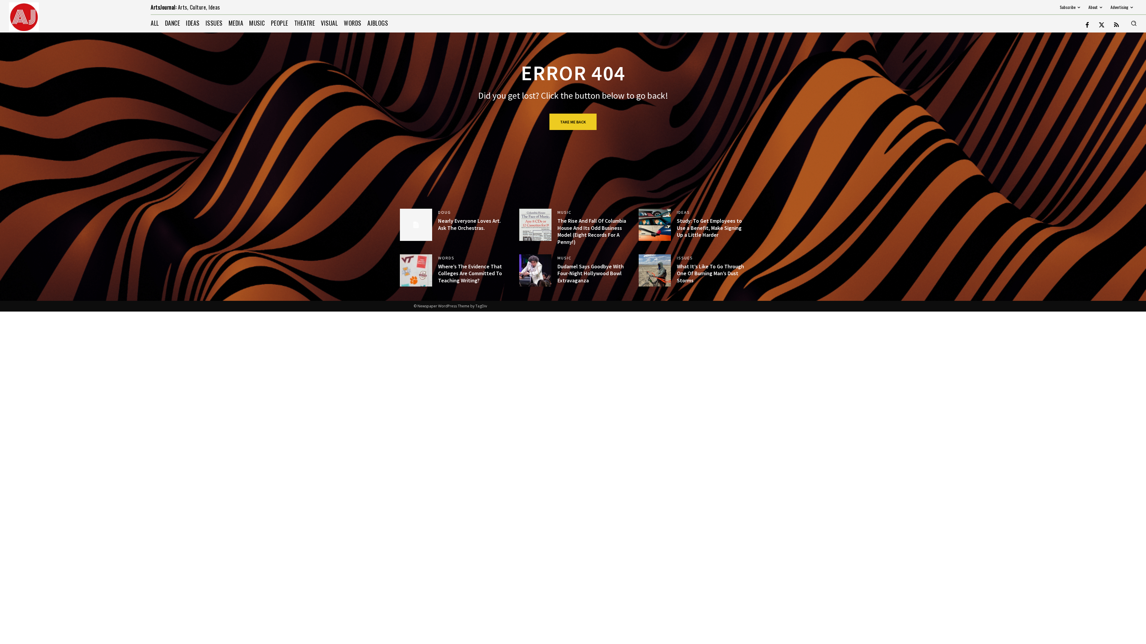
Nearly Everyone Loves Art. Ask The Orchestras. (469, 224)
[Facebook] (1087, 25)
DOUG (444, 212)
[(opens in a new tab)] (535, 225)
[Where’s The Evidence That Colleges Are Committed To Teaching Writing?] (416, 270)
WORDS (446, 258)
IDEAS (683, 212)
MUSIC (564, 212)
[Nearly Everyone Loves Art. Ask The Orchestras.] (416, 225)
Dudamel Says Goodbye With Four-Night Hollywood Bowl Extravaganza (590, 273)
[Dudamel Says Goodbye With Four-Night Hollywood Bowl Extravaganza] (535, 270)
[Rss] (1116, 25)
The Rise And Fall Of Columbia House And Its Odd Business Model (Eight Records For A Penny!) (591, 231)
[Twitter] (1101, 25)
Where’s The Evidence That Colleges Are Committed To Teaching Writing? (470, 273)
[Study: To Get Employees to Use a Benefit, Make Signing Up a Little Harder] (655, 225)
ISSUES (685, 258)
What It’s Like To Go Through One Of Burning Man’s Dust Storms (710, 273)
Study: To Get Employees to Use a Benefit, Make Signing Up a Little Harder (709, 227)
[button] (1134, 23)
